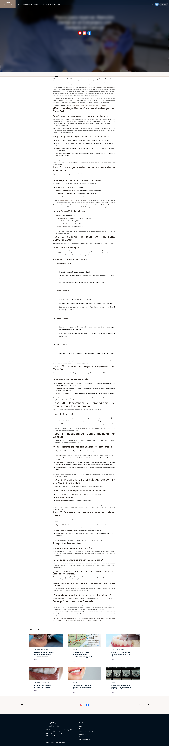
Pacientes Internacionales (86, 731)
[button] (27, 4)
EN (152, 4)
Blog (80, 736)
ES (157, 4)
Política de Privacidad (85, 739)
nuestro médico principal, (73, 200)
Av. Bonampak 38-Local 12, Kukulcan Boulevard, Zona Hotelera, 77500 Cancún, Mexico (56, 734)
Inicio (80, 726)
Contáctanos (82, 734)
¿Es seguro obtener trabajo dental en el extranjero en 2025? (90, 105)
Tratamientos (82, 729)
